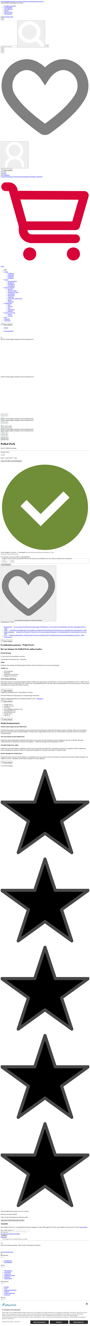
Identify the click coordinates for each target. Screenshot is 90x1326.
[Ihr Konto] (14, 154)
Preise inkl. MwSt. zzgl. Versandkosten (11, 461)
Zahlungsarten (8, 1278)
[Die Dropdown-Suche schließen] (47, 46)
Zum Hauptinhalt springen (8, 1)
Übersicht (3, 176)
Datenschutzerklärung (10, 1290)
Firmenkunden (8, 14)
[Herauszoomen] (2, 427)
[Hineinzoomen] (10, 427)
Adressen (20, 176)
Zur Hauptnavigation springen (35, 1)
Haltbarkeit (7, 1277)
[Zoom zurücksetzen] (6, 427)
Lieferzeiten (7, 1272)
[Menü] (2, 19)
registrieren (7, 175)
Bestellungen (26, 176)
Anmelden (4, 173)
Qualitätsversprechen (10, 6)
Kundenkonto (8, 1260)
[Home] (5, 270)
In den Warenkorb (5, 564)
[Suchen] (31, 33)
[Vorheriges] (2, 415)
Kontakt (6, 1287)
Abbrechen (4, 1237)
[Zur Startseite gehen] (7, 17)
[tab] (45, 630)
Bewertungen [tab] (8, 637)
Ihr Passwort (5, 1232)
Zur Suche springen (21, 1)
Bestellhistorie (8, 1262)
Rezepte (6, 10)
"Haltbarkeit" (39, 698)
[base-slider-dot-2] (3, 417)
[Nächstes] (6, 415)
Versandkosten (8, 1270)
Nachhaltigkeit (8, 7)
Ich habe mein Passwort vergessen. (10, 1234)
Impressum (7, 1294)
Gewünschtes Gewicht (10, 557)
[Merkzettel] (45, 140)
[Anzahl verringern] (4, 561)
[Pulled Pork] (17, 429)
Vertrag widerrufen (9, 1293)
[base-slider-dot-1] (1, 417)
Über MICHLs (8, 9)
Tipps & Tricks (8, 12)
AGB (5, 1288)
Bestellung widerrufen (36, 176)
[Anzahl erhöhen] (12, 561)
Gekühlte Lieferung (9, 1275)
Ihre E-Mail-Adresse (7, 1230)
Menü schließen (8, 170)
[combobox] (9, 46)
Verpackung (7, 1274)
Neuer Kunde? (83, 1227)
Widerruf (6, 1291)
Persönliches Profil (11, 176)
